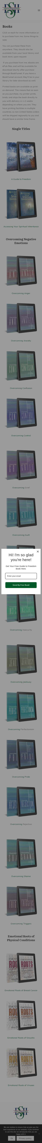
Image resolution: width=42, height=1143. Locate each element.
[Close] (38, 551)
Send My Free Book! (21, 585)
